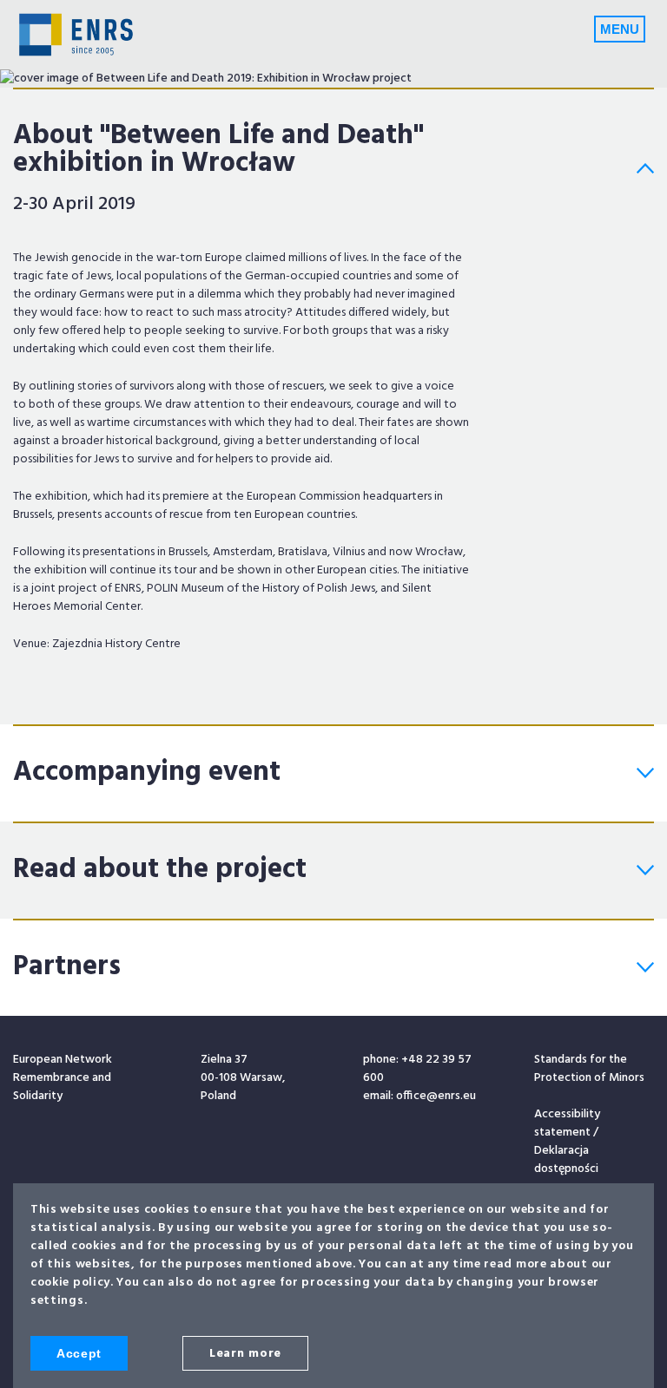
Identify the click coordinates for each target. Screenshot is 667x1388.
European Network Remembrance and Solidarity (76, 34)
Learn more (245, 1354)
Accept (79, 1353)
